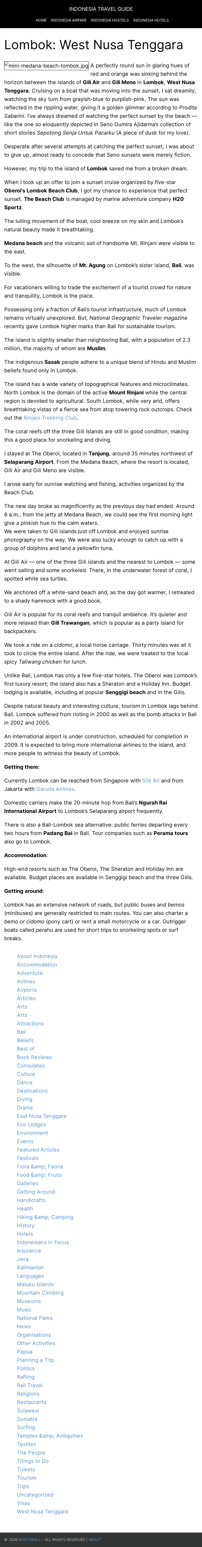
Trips (23, 1486)
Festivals (27, 1158)
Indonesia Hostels (110, 20)
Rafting (25, 1377)
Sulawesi (28, 1410)
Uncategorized (35, 1495)
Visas (23, 1503)
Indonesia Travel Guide (101, 9)
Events (25, 1141)
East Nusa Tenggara (41, 1116)
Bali (21, 1032)
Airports (27, 990)
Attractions (30, 1023)
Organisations (34, 1335)
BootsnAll (30, 1539)
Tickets (26, 1469)
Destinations (32, 1091)
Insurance (29, 1251)
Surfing (26, 1427)
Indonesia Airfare (69, 20)
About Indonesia (37, 956)
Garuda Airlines (55, 789)
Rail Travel (30, 1385)
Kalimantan (30, 1267)
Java (22, 1259)
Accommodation (37, 964)
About (95, 1539)
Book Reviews (34, 1057)
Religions (28, 1394)
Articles (26, 998)
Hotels (25, 1234)
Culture (26, 1074)
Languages (30, 1276)
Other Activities (36, 1343)
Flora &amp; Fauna (40, 1166)
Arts (22, 1007)
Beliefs (25, 1040)
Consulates (31, 1065)
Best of (25, 1049)
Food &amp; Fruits (39, 1175)
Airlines (26, 981)
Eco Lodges (31, 1124)
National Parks (35, 1318)
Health (25, 1208)
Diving (24, 1099)
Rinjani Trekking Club (50, 418)
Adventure (30, 973)
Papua (24, 1351)
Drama (25, 1108)
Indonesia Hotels (151, 20)
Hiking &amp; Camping (45, 1217)
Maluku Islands (35, 1284)
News (24, 1326)
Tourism (26, 1478)
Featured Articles (38, 1150)
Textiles (26, 1444)
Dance (25, 1082)
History (25, 1225)
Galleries (27, 1183)
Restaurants (31, 1402)
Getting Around (36, 1192)
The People (31, 1452)
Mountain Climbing (40, 1293)
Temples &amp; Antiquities (50, 1436)
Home (41, 20)
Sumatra (27, 1419)
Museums (29, 1301)
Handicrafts (31, 1200)
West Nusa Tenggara (42, 1511)
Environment (32, 1133)
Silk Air (151, 780)
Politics (26, 1368)
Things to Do (33, 1461)
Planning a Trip (35, 1360)
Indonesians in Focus (43, 1242)
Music (24, 1309)
